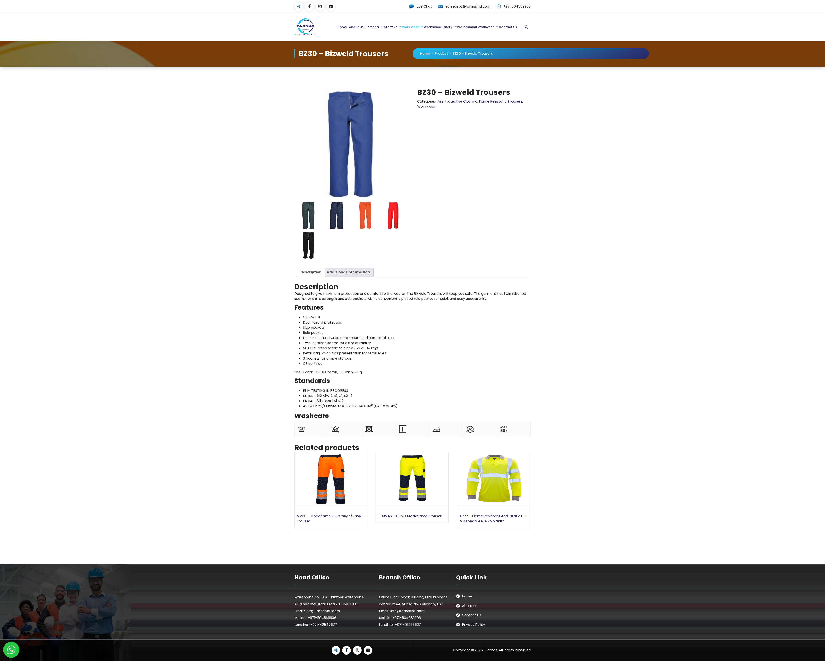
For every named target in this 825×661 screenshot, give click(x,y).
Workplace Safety (438, 27)
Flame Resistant (492, 101)
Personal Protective (381, 27)
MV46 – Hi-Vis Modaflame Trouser (412, 516)
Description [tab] (311, 272)
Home (342, 27)
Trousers (514, 101)
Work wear (410, 27)
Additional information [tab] (348, 272)
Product (441, 53)
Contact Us (508, 27)
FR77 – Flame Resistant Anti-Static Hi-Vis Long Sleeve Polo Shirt (493, 519)
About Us (356, 27)
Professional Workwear (475, 27)
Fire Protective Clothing (457, 101)
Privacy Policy (473, 624)
